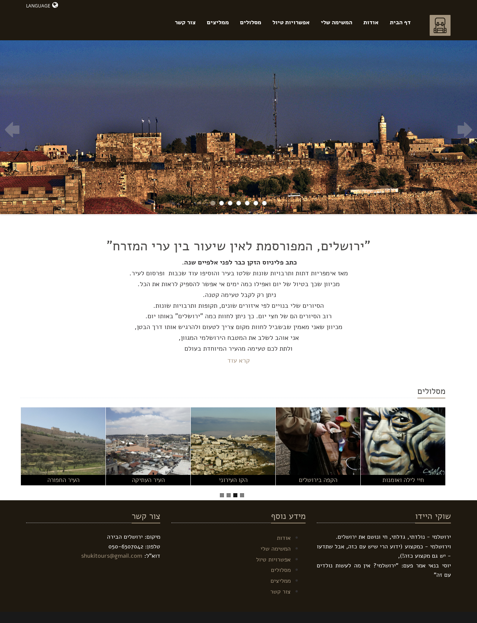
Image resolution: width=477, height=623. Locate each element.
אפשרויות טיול (291, 22)
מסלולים (250, 22)
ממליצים (218, 22)
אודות (371, 22)
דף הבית (400, 22)
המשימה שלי (336, 22)
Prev (12, 129)
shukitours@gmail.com (111, 556)
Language (38, 6)
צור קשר (185, 22)
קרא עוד (238, 360)
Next (465, 129)
